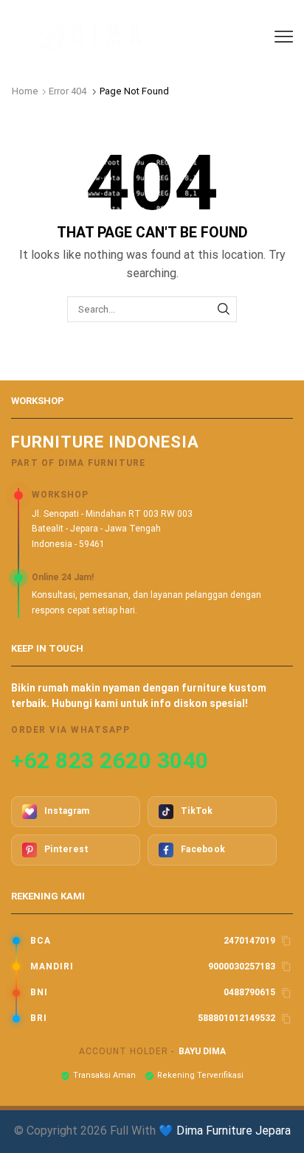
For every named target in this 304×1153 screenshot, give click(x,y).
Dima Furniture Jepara (233, 1131)
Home (25, 91)
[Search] (223, 308)
